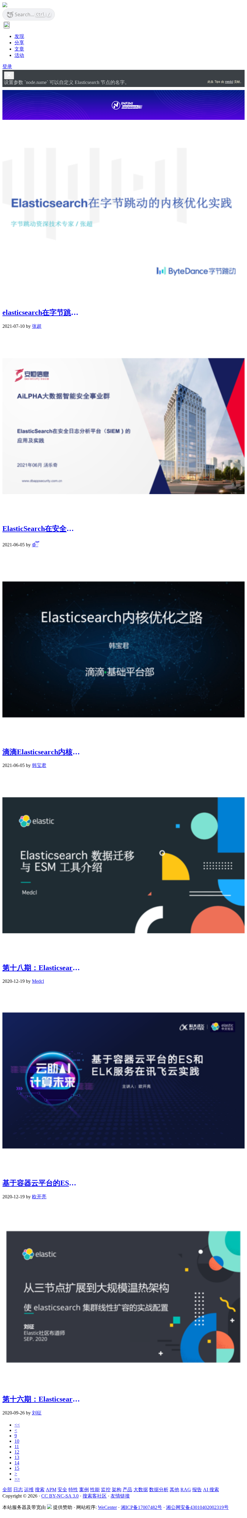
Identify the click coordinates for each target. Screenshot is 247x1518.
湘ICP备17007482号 (141, 1507)
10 (16, 1441)
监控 (106, 1489)
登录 (7, 66)
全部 (7, 1489)
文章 (19, 48)
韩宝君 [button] (39, 765)
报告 (197, 1489)
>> (17, 1479)
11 (16, 1446)
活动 (19, 55)
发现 (19, 36)
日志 (18, 1489)
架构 (116, 1489)
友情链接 (120, 1495)
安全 (62, 1489)
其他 (174, 1489)
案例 (84, 1489)
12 (16, 1451)
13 (16, 1457)
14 (16, 1462)
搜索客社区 (95, 1495)
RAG (185, 1489)
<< (17, 1424)
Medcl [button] (38, 981)
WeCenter (107, 1507)
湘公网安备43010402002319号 (197, 1507)
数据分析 (158, 1489)
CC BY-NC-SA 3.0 (60, 1495)
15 (16, 1468)
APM (51, 1489)
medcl (229, 81)
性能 (95, 1489)
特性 (73, 1489)
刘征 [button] (37, 1412)
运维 (29, 1489)
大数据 (140, 1489)
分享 (19, 42)
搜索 (40, 1489)
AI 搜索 (211, 1489)
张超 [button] (37, 326)
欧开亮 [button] (39, 1196)
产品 (127, 1489)
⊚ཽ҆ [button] (35, 544)
